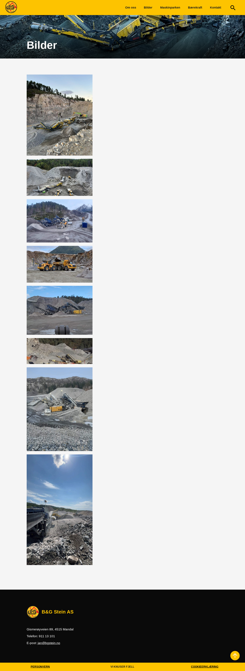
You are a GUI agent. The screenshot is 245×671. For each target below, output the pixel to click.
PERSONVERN (40, 666)
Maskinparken (170, 7)
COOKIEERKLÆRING (204, 666)
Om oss (130, 7)
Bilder (148, 7)
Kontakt (215, 7)
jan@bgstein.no (49, 643)
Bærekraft (195, 7)
